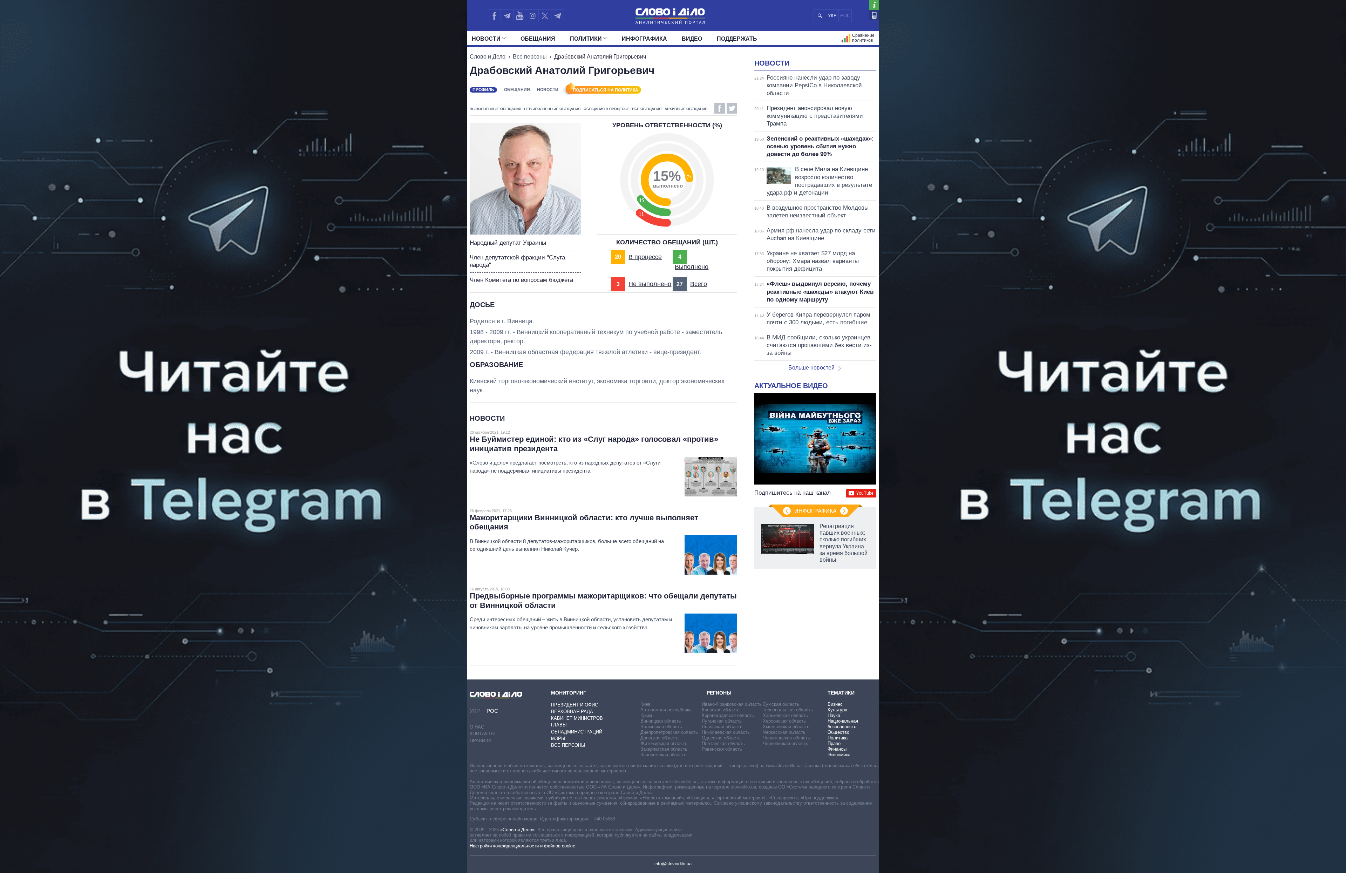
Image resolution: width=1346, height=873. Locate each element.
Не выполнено (649, 283)
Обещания (538, 39)
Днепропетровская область (669, 732)
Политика (838, 737)
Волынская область (661, 726)
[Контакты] (874, 15)
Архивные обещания (686, 109)
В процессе (645, 256)
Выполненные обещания (495, 109)
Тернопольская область (788, 709)
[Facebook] (494, 15)
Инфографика (644, 39)
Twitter (732, 108)
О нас (477, 727)
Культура (837, 709)
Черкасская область (784, 732)
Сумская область (781, 704)
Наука (834, 715)
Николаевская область (726, 732)
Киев (645, 704)
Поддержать (737, 39)
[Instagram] (532, 15)
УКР (832, 15)
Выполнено (691, 266)
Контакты (482, 733)
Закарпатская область (663, 749)
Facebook (719, 108)
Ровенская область (722, 749)
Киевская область (721, 709)
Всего (698, 283)
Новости (486, 39)
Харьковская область (785, 715)
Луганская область (722, 721)
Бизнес (835, 704)
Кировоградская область (728, 715)
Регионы (719, 693)
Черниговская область (786, 737)
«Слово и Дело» (517, 829)
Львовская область (722, 726)
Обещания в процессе (606, 109)
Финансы (837, 749)
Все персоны (530, 57)
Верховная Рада (572, 711)
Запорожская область (663, 754)
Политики (586, 39)
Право (834, 743)
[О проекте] (874, 5)
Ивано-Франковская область (732, 704)
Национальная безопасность (843, 723)
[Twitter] (544, 15)
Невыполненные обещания (552, 109)
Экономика (839, 754)
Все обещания (646, 109)
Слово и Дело (487, 57)
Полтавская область (723, 743)
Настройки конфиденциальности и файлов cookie (522, 845)
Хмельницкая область (786, 726)
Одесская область (721, 737)
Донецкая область (659, 737)
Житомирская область (663, 743)
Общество (838, 732)
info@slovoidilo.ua (673, 863)
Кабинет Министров (577, 718)
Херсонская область (784, 721)
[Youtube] (519, 15)
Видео (692, 39)
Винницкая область (660, 721)
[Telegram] (507, 15)
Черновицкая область (785, 743)
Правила (480, 740)
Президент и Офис (574, 705)
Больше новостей (811, 368)
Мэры (558, 738)
